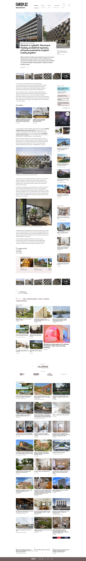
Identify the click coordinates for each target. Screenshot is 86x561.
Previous (22, 263)
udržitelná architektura (32, 299)
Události (63, 7)
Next (50, 263)
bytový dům (46, 299)
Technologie (43, 7)
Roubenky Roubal (26, 257)
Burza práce (57, 5)
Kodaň (24, 299)
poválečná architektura (21, 300)
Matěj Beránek (23, 67)
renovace (40, 299)
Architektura (36, 7)
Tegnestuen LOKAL (23, 248)
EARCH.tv (49, 5)
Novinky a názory (56, 7)
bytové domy (31, 43)
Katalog (42, 5)
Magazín (36, 5)
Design (49, 7)
